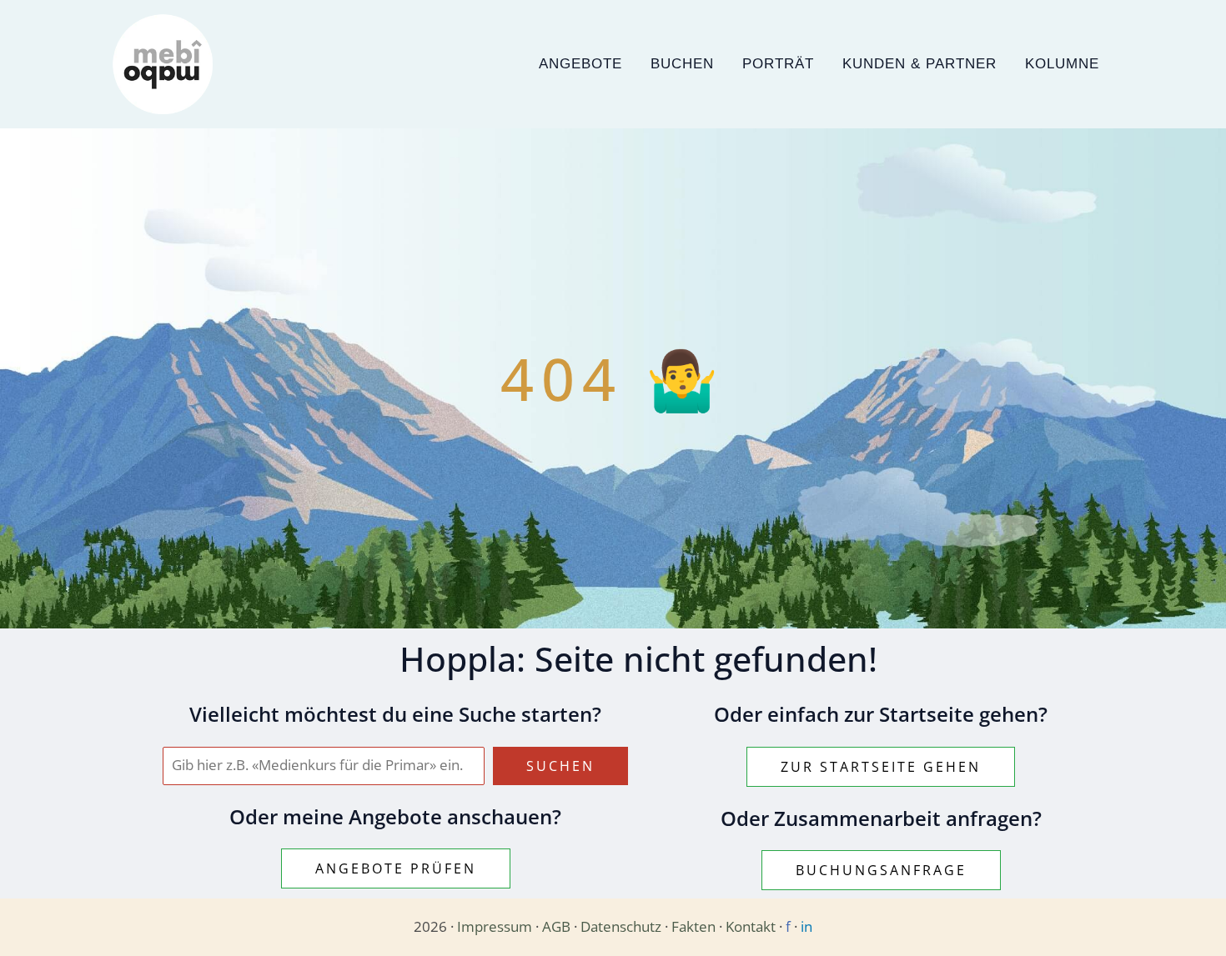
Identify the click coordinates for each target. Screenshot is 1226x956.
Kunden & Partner (919, 64)
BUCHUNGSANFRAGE (881, 870)
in (806, 926)
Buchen (682, 64)
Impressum (494, 926)
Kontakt (751, 926)
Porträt (778, 64)
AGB (556, 926)
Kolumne (1062, 64)
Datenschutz (620, 926)
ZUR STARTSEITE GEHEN (881, 767)
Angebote (580, 64)
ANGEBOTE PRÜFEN (395, 868)
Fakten (693, 926)
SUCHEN (560, 766)
